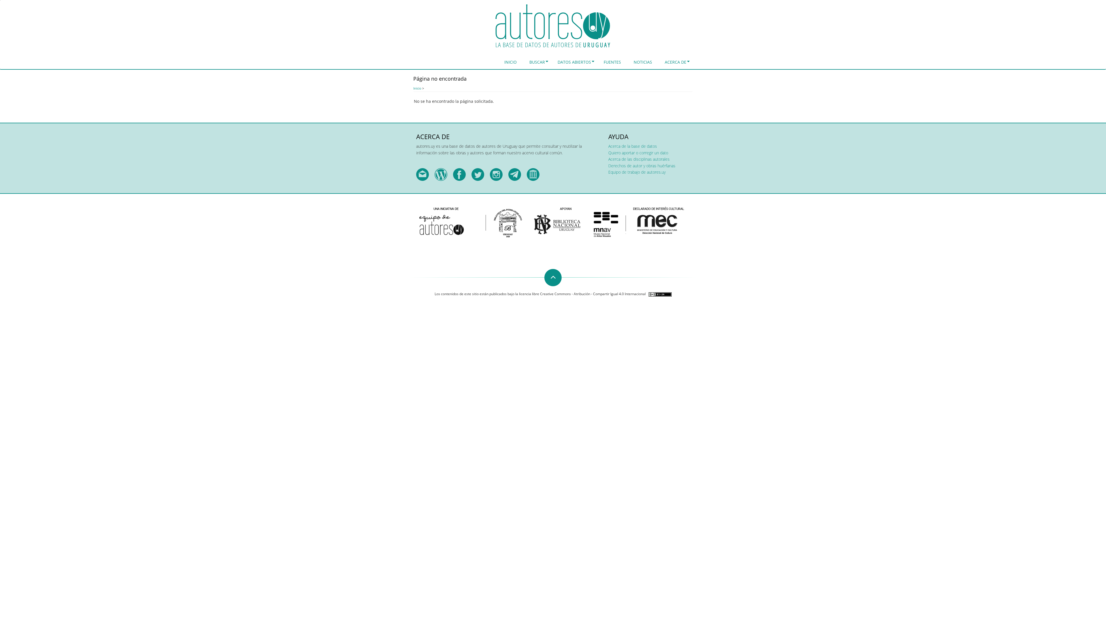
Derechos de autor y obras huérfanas (641, 165)
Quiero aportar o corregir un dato (638, 153)
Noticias (643, 62)
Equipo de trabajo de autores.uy (637, 172)
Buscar (537, 62)
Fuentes (612, 62)
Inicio (510, 62)
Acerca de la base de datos (632, 146)
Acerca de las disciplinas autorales (639, 159)
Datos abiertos (574, 62)
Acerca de (675, 62)
